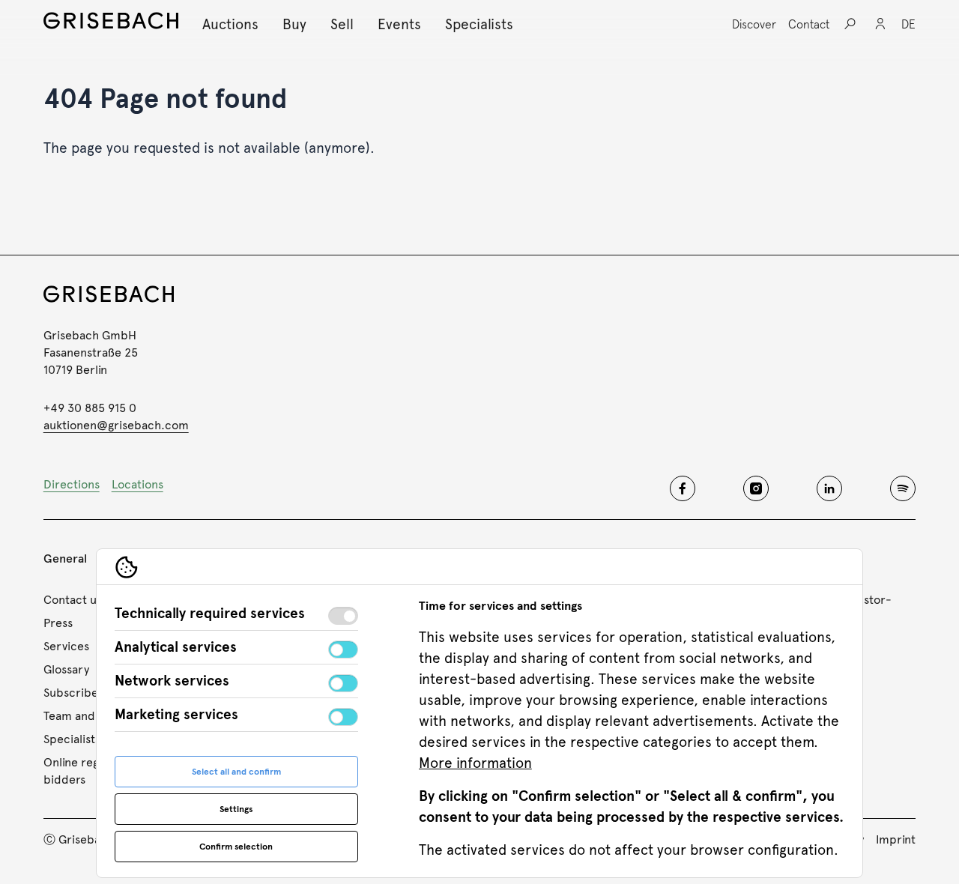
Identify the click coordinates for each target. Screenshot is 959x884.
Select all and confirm (236, 771)
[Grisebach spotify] (903, 488)
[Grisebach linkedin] (829, 488)
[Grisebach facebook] (682, 488)
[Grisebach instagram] (756, 488)
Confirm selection (236, 846)
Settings (236, 809)
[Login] (880, 24)
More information (475, 763)
